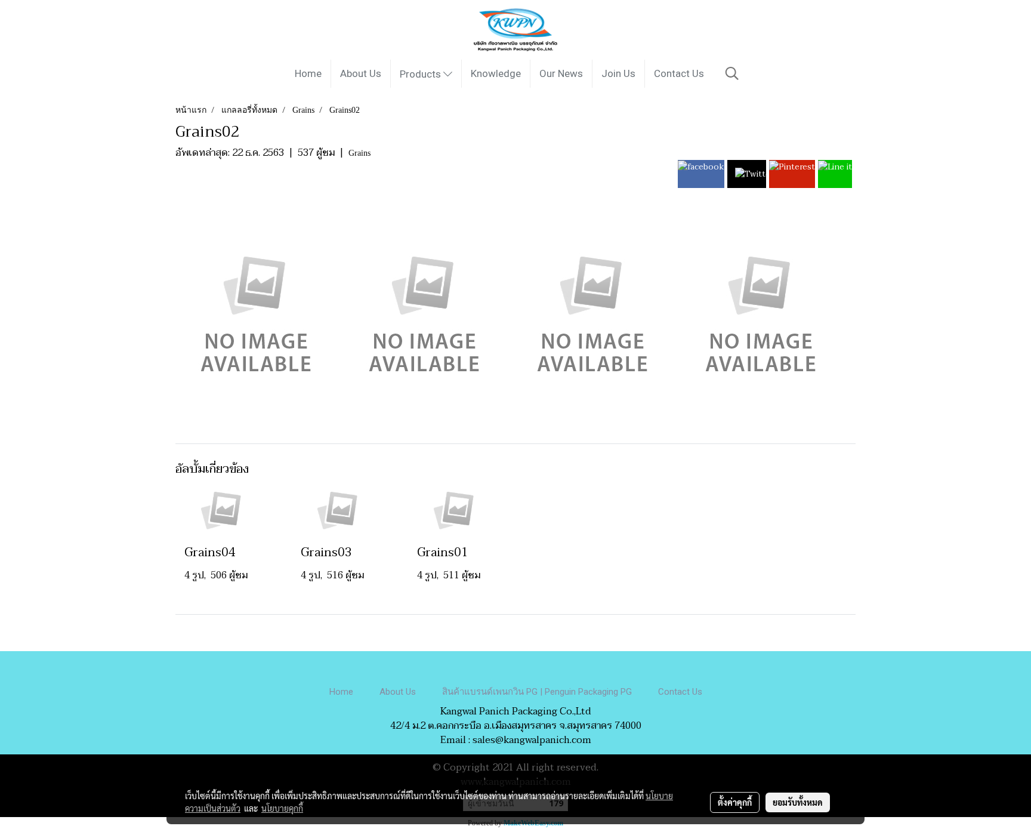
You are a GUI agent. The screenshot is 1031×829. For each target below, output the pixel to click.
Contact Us (679, 73)
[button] (732, 73)
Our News (561, 73)
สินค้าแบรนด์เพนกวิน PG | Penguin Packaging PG (537, 691)
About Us (360, 73)
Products (421, 74)
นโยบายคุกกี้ (282, 808)
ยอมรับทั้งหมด (798, 802)
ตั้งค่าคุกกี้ (735, 802)
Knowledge (496, 73)
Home (308, 73)
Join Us (618, 73)
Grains (359, 153)
